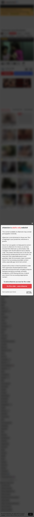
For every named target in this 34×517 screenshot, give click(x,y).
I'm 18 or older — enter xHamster (17, 286)
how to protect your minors (9, 292)
